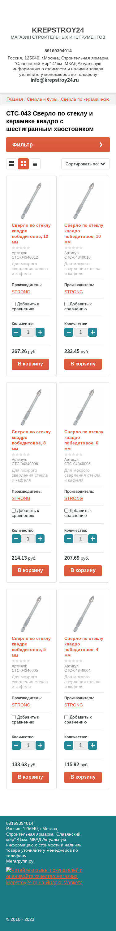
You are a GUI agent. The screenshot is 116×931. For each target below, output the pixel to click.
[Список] (11, 163)
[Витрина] (23, 163)
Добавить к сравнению (25, 306)
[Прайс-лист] (35, 163)
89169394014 (58, 50)
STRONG (21, 291)
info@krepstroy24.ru (55, 80)
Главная (14, 99)
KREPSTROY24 (58, 30)
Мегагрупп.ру (19, 861)
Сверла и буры (42, 99)
